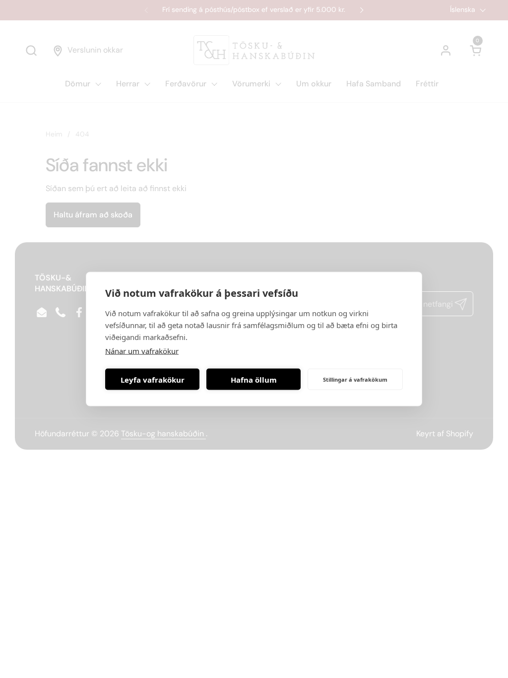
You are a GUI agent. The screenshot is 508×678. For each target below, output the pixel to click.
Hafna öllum (254, 379)
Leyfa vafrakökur (153, 379)
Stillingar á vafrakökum (355, 379)
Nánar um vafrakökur (142, 351)
